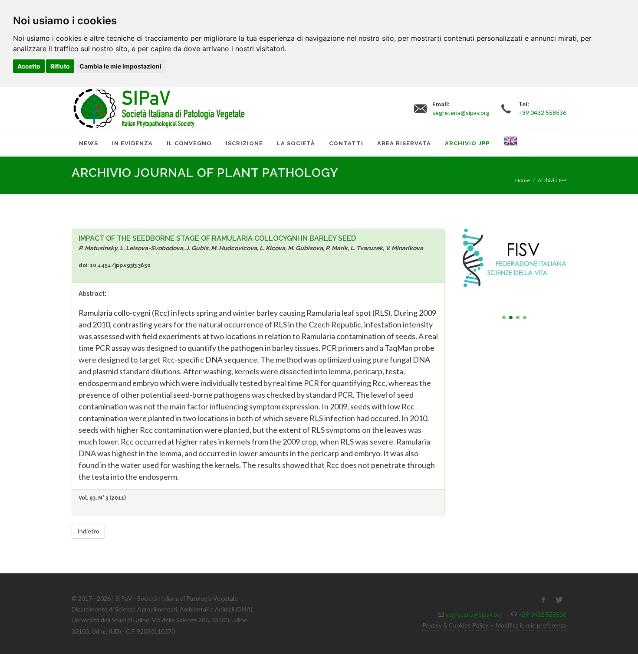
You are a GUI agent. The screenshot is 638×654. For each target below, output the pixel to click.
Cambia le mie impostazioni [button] (120, 66)
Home (522, 180)
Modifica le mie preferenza (531, 625)
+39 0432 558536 (542, 614)
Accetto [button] (28, 66)
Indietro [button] (88, 531)
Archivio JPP (552, 180)
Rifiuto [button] (60, 66)
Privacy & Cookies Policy (455, 625)
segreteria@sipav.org (474, 614)
